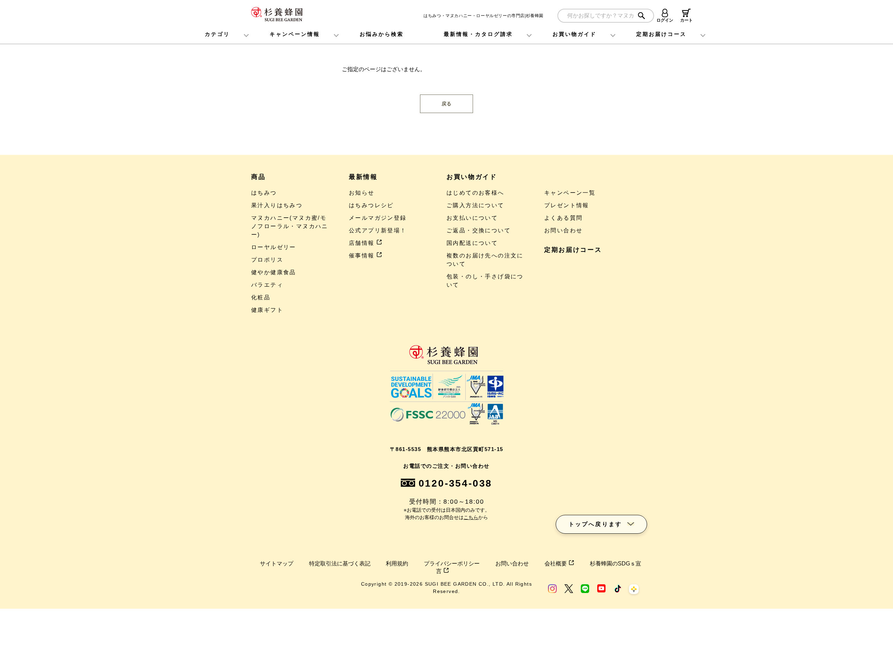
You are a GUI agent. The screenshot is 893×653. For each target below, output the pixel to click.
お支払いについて (472, 218)
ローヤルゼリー (273, 247)
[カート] (686, 13)
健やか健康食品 (273, 272)
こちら (471, 517)
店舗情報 (362, 243)
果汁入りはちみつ (276, 205)
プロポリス (267, 260)
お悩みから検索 (382, 34)
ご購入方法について (475, 205)
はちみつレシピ (371, 205)
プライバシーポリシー (452, 563)
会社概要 (556, 563)
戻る (446, 103)
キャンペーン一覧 (569, 193)
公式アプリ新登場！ (378, 230)
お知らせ (362, 193)
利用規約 (397, 563)
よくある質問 (563, 218)
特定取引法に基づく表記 (339, 563)
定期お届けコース (573, 249)
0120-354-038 (455, 483)
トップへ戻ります (595, 524)
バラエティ (267, 285)
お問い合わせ (563, 230)
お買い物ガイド (574, 34)
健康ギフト (267, 310)
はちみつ (264, 193)
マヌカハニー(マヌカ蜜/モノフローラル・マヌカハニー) (289, 226)
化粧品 (260, 297)
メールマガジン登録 (378, 218)
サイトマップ (276, 563)
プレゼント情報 (566, 205)
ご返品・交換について (478, 230)
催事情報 (362, 255)
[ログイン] (665, 13)
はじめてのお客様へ (475, 193)
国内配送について (472, 243)
